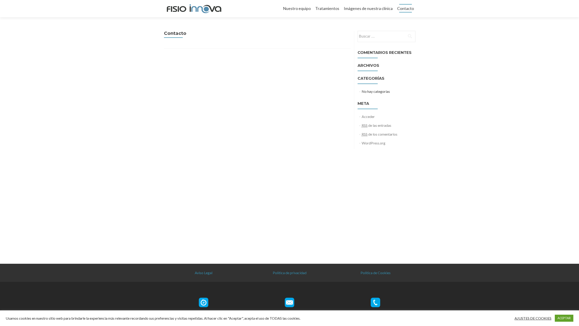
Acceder (368, 116)
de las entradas (376, 125)
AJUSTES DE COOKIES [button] (533, 318)
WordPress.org (373, 143)
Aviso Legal (203, 273)
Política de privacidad (289, 273)
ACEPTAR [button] (564, 318)
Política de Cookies (376, 273)
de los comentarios (379, 134)
